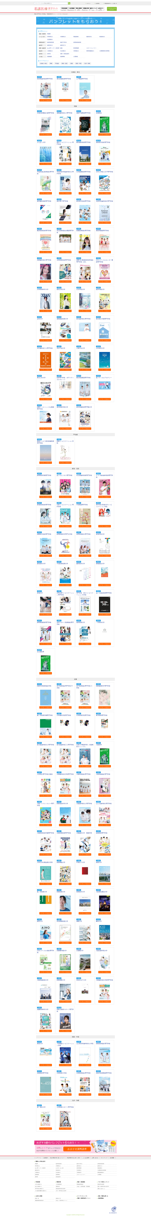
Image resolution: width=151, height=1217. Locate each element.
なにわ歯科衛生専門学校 (104, 803)
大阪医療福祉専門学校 (83, 774)
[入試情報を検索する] (71, 9)
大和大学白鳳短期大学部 (45, 862)
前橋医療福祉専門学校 (83, 230)
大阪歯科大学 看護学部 (84, 833)
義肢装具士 (89, 36)
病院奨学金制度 (101, 1184)
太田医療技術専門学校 (64, 260)
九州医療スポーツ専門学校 (65, 1107)
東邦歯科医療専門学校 (44, 201)
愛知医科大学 (41, 563)
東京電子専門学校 (62, 201)
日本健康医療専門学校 (83, 172)
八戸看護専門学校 (82, 79)
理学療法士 (50, 36)
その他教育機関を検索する (40, 1190)
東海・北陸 (64, 63)
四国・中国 (78, 63)
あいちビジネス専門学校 (64, 475)
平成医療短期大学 (62, 563)
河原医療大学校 (62, 1073)
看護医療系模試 (80, 1184)
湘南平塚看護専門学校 (83, 113)
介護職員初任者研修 (104, 50)
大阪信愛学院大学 (101, 950)
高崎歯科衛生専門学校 (44, 260)
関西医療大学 (61, 892)
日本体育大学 (100, 348)
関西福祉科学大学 (62, 803)
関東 (51, 63)
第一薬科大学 (41, 1107)
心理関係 (75, 56)
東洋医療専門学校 (101, 715)
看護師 (49, 33)
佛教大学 (79, 921)
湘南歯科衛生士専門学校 (64, 113)
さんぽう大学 (41, 142)
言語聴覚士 (50, 39)
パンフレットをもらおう (112, 9)
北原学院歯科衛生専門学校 (104, 201)
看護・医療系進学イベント (84, 1198)
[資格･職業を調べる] (78, 9)
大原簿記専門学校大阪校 (45, 774)
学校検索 (38, 1182)
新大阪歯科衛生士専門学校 (45, 745)
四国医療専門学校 (42, 1073)
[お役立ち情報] (100, 9)
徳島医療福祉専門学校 (103, 1043)
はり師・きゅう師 (59, 1168)
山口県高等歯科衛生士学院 (84, 1043)
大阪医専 (99, 745)
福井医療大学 (80, 622)
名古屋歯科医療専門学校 (84, 475)
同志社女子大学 (81, 980)
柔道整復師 (76, 48)
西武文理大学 (61, 289)
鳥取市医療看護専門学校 (104, 1073)
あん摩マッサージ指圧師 (53, 48)
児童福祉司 (79, 1172)
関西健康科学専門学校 (103, 686)
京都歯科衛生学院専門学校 (65, 774)
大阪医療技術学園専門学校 (45, 833)
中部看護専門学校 (82, 504)
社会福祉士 (63, 50)
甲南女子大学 (80, 862)
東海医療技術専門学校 (44, 504)
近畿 (71, 63)
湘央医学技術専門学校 (103, 142)
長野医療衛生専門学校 (83, 534)
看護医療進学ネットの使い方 (111, 3)
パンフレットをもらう (45, 100)
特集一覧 (37, 1198)
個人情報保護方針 (113, 1212)
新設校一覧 (58, 1198)
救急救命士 (102, 36)
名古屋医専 (40, 652)
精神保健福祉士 (90, 50)
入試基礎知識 (59, 1184)
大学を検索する (38, 1184)
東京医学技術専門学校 (83, 201)
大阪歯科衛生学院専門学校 (104, 980)
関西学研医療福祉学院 (44, 686)
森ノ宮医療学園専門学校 (45, 715)
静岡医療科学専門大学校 (64, 534)
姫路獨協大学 (61, 862)
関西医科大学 (80, 892)
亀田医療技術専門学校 (44, 230)
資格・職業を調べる (103, 1196)
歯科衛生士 (50, 45)
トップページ (37, 1157)
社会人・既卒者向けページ (61, 1200)
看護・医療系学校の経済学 (103, 1186)
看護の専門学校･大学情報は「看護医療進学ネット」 (45, 14)
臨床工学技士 (63, 42)
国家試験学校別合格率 (60, 1188)
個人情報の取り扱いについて (57, 1157)
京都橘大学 (79, 950)
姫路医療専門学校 (101, 833)
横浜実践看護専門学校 (83, 377)
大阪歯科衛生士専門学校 (84, 803)
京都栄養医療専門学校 (64, 833)
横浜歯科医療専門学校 (83, 142)
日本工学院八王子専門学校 (104, 172)
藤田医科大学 (80, 563)
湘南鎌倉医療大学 (62, 319)
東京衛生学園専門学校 (103, 319)
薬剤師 (36, 1176)
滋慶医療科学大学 (42, 1009)
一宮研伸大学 (100, 622)
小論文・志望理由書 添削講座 (83, 1186)
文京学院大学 (80, 289)
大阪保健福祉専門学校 (103, 774)
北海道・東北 (43, 63)
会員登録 (97, 3)
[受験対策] (86, 9)
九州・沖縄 (87, 63)
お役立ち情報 (39, 1196)
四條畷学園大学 (62, 950)
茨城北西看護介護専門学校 (45, 113)
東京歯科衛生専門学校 (83, 319)
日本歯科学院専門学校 (64, 715)
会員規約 (45, 1157)
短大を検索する (38, 1186)
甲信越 (57, 63)
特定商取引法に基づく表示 (73, 1157)
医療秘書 (49, 56)
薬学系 (49, 53)
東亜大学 (40, 1043)
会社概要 (112, 1157)
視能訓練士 (76, 36)
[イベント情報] (93, 9)
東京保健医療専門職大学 (84, 407)
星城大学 (40, 593)
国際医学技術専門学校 (44, 534)
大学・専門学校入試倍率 (61, 1190)
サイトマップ (104, 1157)
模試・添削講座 (81, 1182)
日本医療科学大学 (42, 289)
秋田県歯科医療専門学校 (45, 79)
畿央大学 (99, 921)
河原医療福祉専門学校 (83, 1073)
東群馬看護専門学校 (102, 230)
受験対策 (58, 1182)
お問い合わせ (95, 1157)
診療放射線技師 (77, 42)
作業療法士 (63, 36)
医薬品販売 (58, 1176)
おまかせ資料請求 (77, 1149)
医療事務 (62, 56)
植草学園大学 (100, 289)
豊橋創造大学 (100, 563)
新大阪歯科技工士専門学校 (65, 745)
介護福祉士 (50, 50)
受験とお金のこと (101, 1188)
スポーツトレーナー (91, 48)
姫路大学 (99, 862)
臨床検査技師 (50, 42)
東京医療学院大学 (62, 407)
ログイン (89, 3)
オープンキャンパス (82, 1196)
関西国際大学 (61, 980)
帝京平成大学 (61, 348)
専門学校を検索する (39, 1188)
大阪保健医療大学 (42, 980)
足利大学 (40, 319)
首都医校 (99, 113)
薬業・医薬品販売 (64, 53)
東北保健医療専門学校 (64, 79)
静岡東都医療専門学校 (44, 622)
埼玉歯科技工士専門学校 (45, 348)
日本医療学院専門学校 (83, 715)
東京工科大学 (41, 377)
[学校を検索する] (64, 9)
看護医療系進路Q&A (39, 1200)
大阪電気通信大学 (101, 892)
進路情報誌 (101, 1198)
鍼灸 (61, 48)
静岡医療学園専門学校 (44, 475)
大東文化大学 (80, 348)
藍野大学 (40, 921)
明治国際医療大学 (62, 921)
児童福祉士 (76, 50)
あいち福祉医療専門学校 (104, 593)
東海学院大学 (100, 534)
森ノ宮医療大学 (42, 892)
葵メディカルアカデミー (104, 377)
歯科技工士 (63, 45)
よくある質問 (86, 1157)
